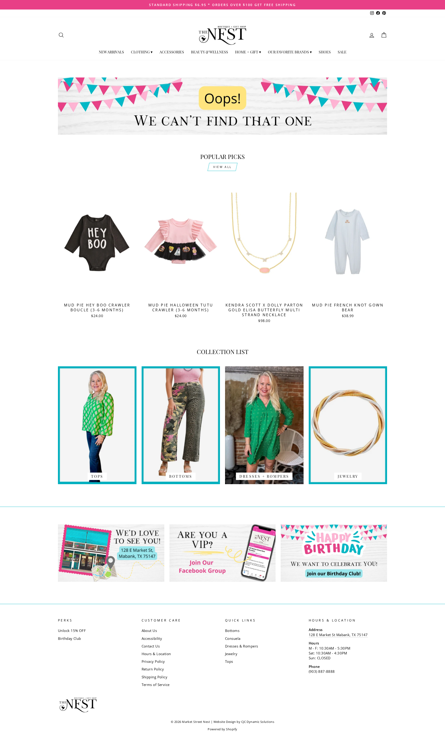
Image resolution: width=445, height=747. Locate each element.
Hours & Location (156, 653)
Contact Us (151, 646)
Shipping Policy (155, 677)
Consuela (233, 638)
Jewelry (231, 653)
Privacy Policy (153, 661)
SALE (342, 51)
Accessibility (152, 638)
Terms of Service (156, 684)
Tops (229, 661)
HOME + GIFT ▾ (248, 51)
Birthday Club (69, 638)
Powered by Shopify (222, 729)
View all (222, 167)
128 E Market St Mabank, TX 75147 (338, 634)
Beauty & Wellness (209, 51)
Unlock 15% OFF (72, 630)
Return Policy (153, 669)
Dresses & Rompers (241, 646)
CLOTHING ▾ (142, 51)
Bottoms (232, 630)
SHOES (325, 51)
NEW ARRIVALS (111, 51)
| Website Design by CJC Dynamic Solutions (242, 722)
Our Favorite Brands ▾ (290, 51)
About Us (149, 630)
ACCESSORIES (171, 51)
